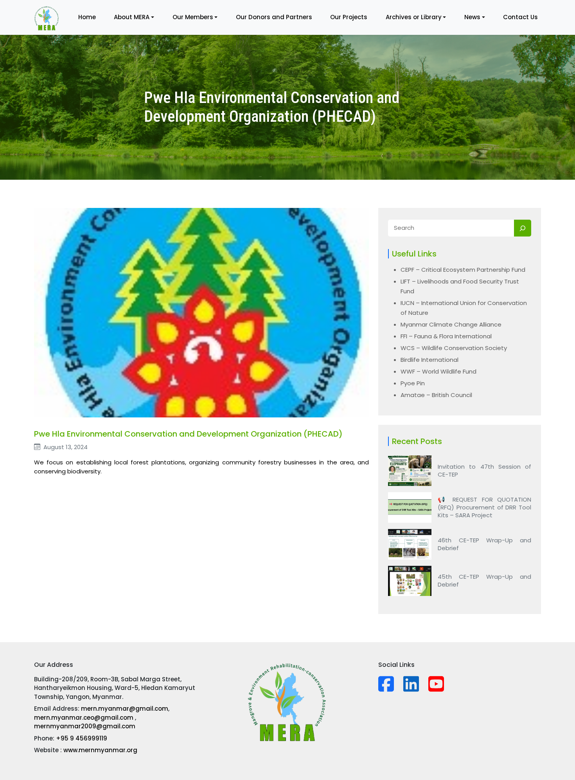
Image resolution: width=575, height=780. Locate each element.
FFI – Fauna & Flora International (446, 336)
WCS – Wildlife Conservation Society (454, 348)
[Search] (522, 228)
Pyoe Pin (413, 383)
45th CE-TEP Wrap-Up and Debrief (484, 581)
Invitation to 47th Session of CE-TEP (484, 470)
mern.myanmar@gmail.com (124, 708)
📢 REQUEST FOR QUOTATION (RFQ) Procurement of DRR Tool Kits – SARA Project (484, 507)
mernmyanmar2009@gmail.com (84, 726)
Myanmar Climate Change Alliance (451, 324)
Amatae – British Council (436, 395)
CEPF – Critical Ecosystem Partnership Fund (463, 269)
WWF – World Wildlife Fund (438, 371)
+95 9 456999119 (81, 738)
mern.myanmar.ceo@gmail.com (84, 717)
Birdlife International (429, 360)
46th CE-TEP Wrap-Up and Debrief (484, 544)
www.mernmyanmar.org (100, 750)
